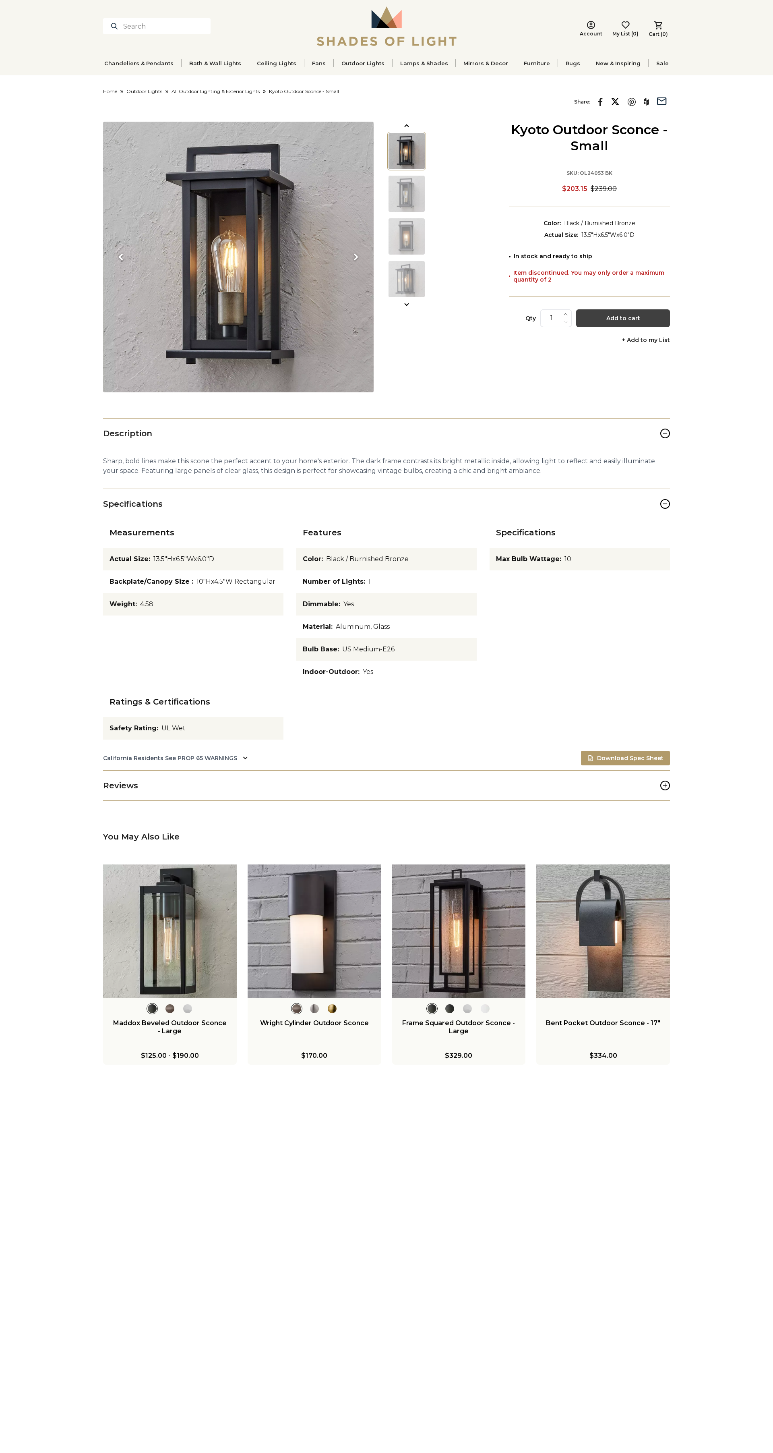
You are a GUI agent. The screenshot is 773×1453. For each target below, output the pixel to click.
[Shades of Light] (387, 26)
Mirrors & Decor (485, 63)
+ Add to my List (646, 340)
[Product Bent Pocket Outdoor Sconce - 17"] (603, 931)
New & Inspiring (618, 63)
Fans (319, 63)
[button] (238, 257)
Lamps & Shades (424, 63)
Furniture (537, 63)
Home (110, 91)
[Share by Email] (662, 100)
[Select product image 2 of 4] (407, 194)
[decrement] (565, 322)
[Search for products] (116, 26)
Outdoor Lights (362, 63)
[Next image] (356, 257)
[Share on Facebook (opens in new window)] (600, 102)
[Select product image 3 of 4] (407, 236)
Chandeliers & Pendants (139, 63)
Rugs (573, 63)
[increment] (565, 314)
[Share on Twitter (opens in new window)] (615, 101)
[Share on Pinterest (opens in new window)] (632, 102)
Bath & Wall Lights (215, 63)
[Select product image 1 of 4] (407, 151)
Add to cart (623, 318)
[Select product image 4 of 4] (407, 279)
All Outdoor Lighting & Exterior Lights (216, 91)
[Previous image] (121, 257)
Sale (662, 63)
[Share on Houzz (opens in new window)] (646, 102)
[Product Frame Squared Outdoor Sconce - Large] (459, 931)
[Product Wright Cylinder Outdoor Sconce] (314, 931)
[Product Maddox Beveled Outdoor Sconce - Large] (170, 931)
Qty (530, 318)
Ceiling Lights (276, 63)
